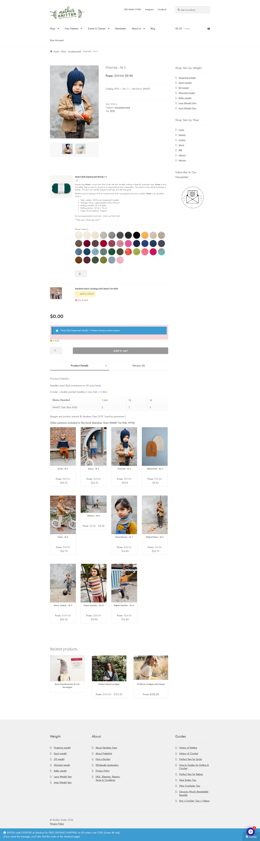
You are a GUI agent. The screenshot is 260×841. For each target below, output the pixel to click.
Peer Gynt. (115, 216)
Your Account (56, 40)
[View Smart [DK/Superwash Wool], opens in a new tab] (77, 180)
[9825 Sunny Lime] (136, 251)
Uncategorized (74, 51)
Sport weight (185, 82)
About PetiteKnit (104, 753)
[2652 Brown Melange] (78, 243)
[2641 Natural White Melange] (153, 235)
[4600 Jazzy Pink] (153, 251)
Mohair (182, 134)
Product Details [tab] (79, 365)
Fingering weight (187, 77)
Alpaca (182, 155)
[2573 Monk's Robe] (78, 260)
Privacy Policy (103, 771)
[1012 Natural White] (95, 235)
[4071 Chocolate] (95, 243)
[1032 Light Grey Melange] (103, 235)
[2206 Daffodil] (144, 235)
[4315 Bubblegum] (144, 251)
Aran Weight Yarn (187, 108)
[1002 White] (87, 235)
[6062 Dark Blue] (153, 243)
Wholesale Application (107, 765)
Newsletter (120, 28)
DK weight (184, 87)
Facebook (162, 9)
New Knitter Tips (187, 780)
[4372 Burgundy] (87, 260)
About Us (136, 28)
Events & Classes (96, 28)
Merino (182, 160)
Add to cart (120, 351)
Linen (181, 129)
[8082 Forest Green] (95, 260)
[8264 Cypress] (111, 251)
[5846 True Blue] (144, 243)
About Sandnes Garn (106, 747)
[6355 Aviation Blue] (87, 251)
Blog (152, 28)
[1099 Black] (136, 235)
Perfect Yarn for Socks (190, 759)
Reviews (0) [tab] (139, 365)
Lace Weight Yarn (187, 103)
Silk (180, 150)
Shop (52, 28)
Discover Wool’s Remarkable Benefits (193, 793)
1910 (112, 110)
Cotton (182, 140)
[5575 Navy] (136, 243)
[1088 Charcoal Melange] (128, 235)
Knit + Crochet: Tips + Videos (194, 801)
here (97, 385)
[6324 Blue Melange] (78, 251)
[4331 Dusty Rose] (120, 243)
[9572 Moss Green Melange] (120, 251)
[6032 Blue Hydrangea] (111, 260)
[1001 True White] (78, 235)
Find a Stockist (103, 759)
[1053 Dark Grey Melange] (120, 235)
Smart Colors (81, 229)
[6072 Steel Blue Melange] (161, 243)
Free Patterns (71, 28)
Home (56, 51)
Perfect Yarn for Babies (191, 774)
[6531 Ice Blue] (95, 251)
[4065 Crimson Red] (87, 243)
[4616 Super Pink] (128, 243)
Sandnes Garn (90, 416)
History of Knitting (188, 747)
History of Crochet (188, 753)
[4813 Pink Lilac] (120, 260)
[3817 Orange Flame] (128, 251)
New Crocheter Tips (189, 786)
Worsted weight (187, 92)
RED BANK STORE (132, 9)
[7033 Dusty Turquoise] (161, 251)
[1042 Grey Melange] (111, 235)
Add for (86, 293)
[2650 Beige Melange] (161, 235)
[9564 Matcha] (103, 260)
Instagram (149, 9)
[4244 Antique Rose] (111, 243)
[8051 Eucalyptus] (103, 251)
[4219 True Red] (103, 243)
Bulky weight (185, 98)
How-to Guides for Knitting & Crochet (194, 766)
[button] (61, 188)
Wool (181, 145)
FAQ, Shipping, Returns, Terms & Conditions (108, 778)
